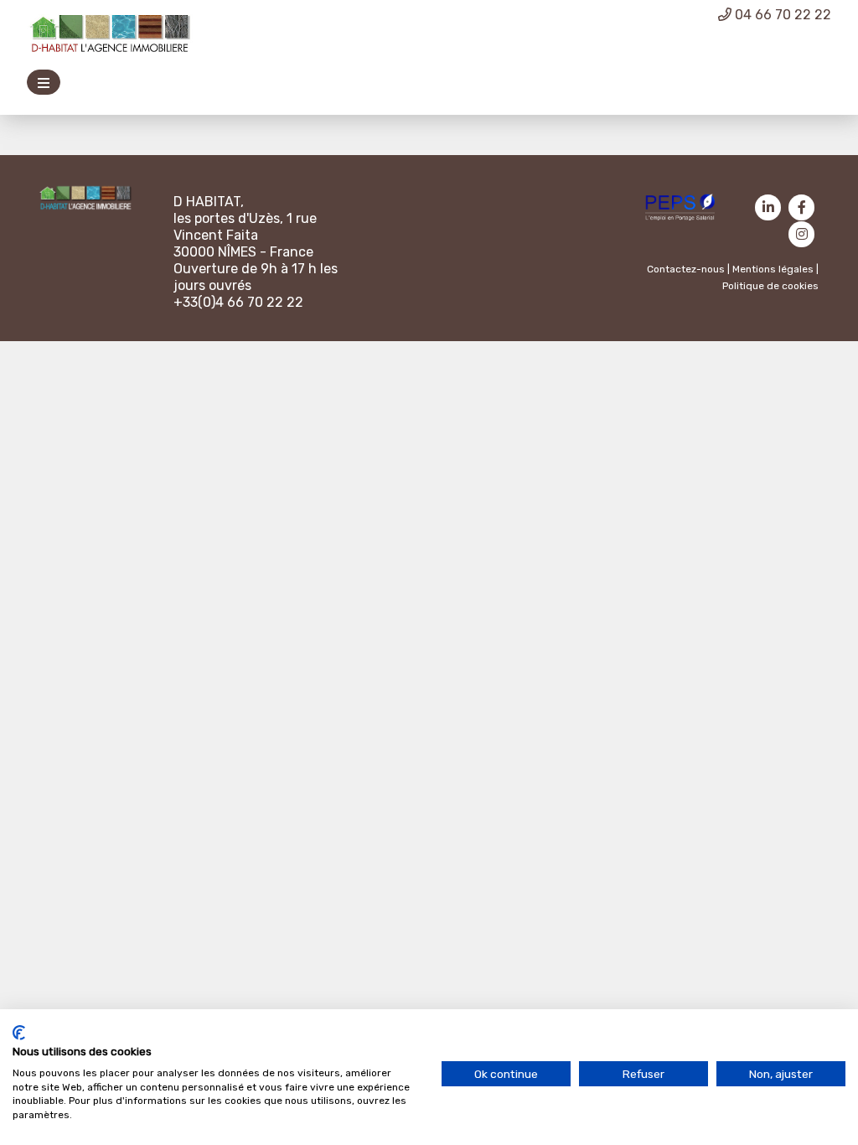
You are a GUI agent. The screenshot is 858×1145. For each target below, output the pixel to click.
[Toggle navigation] (43, 82)
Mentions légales (773, 269)
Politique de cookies (770, 286)
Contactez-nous (686, 269)
